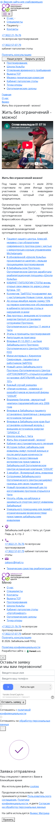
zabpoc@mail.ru (14, 562)
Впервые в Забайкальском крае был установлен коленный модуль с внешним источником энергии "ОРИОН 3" (28, 427)
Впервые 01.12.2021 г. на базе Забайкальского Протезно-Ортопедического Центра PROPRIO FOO (28, 346)
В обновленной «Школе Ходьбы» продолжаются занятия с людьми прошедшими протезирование (27, 260)
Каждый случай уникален (22, 385)
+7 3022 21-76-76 (11, 35)
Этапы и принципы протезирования (28, 333)
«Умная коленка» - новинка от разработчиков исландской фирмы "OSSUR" (28, 392)
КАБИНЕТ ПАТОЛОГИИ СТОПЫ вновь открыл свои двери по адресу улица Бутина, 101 (29, 286)
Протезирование (17, 63)
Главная (6, 94)
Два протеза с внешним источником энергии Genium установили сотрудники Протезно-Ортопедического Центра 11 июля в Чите (29, 323)
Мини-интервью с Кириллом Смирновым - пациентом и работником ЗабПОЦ (24, 359)
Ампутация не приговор (21, 337)
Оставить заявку (11, 702)
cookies (34, 786)
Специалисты (15, 21)
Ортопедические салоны (22, 88)
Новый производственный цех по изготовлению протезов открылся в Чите (28, 491)
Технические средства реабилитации (29, 568)
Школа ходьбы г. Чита (20, 436)
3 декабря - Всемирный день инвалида (30, 472)
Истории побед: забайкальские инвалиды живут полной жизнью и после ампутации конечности (27, 450)
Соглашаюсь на (25, 722)
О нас (10, 18)
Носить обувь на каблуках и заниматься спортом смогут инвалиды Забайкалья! (30, 502)
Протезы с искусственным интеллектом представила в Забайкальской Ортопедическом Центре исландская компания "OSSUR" (30, 463)
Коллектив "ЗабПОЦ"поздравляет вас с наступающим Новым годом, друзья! (30, 295)
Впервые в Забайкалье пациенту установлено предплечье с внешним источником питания (29, 414)
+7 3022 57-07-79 (11, 45)
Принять (8, 819)
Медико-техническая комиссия (25, 77)
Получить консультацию (16, 54)
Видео (5, 102)
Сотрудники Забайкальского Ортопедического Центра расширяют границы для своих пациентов (29, 480)
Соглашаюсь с (15, 711)
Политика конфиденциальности (21, 647)
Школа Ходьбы (16, 66)
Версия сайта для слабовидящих (23, 2)
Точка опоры (14, 84)
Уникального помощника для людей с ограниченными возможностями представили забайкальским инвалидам (29, 515)
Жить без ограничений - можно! (26, 439)
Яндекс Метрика (39, 813)
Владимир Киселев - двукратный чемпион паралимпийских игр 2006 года (28, 403)
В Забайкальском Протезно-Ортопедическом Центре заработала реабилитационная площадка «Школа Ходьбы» (30, 273)
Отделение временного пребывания (29, 70)
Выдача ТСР (14, 74)
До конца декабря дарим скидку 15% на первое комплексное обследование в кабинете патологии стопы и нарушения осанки (30, 306)
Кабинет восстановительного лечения (30, 443)
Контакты (12, 29)
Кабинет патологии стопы (22, 81)
